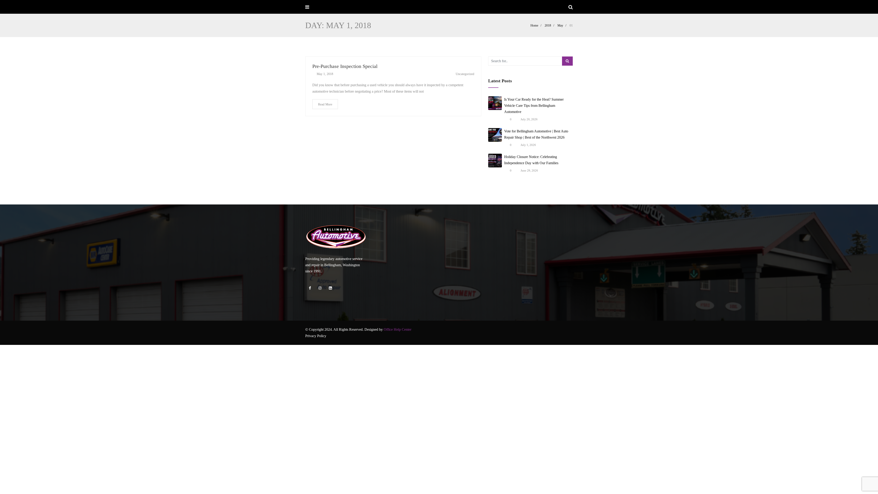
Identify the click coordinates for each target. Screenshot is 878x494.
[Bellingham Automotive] (323, 7)
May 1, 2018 (325, 74)
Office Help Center (397, 329)
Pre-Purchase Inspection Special (344, 66)
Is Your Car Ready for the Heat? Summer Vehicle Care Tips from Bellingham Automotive (534, 105)
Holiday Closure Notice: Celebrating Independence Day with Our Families (531, 160)
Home (534, 25)
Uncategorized (465, 74)
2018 (548, 25)
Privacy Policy (315, 336)
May (560, 25)
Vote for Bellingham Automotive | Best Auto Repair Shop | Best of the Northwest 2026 (536, 134)
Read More (325, 104)
